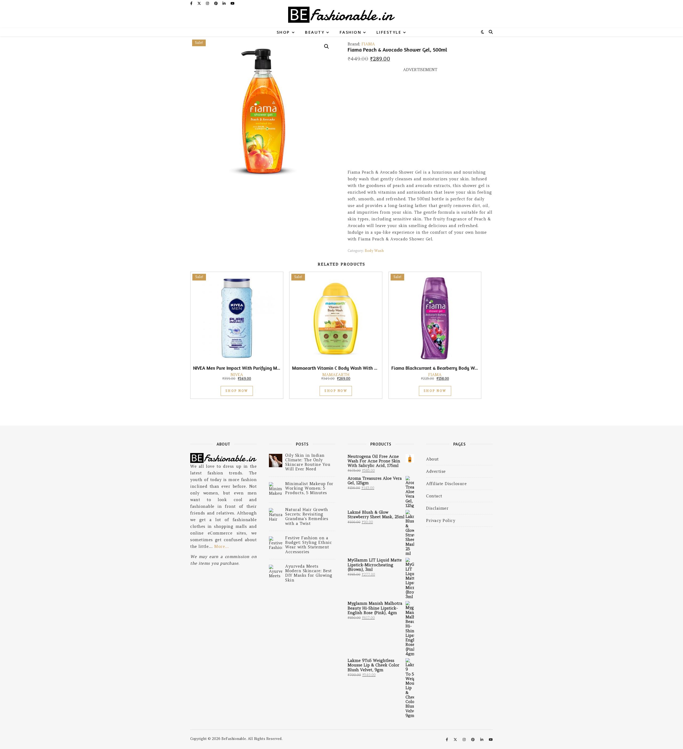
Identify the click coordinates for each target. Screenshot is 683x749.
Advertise (436, 471)
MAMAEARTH (336, 374)
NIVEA (237, 374)
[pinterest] (216, 3)
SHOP (283, 32)
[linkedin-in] (225, 3)
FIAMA (368, 44)
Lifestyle (389, 32)
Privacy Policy (440, 520)
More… (221, 546)
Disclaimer (437, 508)
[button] (326, 46)
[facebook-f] (191, 3)
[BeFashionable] (341, 17)
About (432, 459)
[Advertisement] (420, 123)
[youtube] (233, 3)
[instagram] (208, 3)
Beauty (314, 32)
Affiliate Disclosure (446, 483)
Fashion (351, 32)
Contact (434, 495)
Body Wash (374, 250)
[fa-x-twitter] (199, 3)
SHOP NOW (236, 391)
